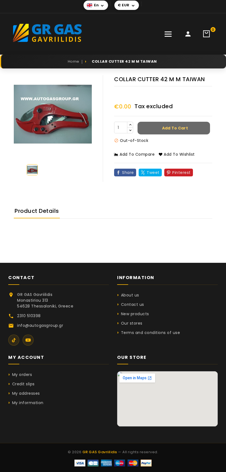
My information (28, 402)
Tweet (153, 172)
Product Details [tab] (37, 211)
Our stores (131, 323)
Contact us (132, 304)
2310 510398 (29, 316)
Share (128, 172)
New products (135, 314)
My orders (22, 374)
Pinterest (181, 172)
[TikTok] (13, 340)
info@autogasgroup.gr (40, 325)
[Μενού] (168, 34)
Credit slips (23, 384)
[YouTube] (28, 340)
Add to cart (174, 128)
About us (130, 295)
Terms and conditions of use (150, 332)
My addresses (26, 393)
